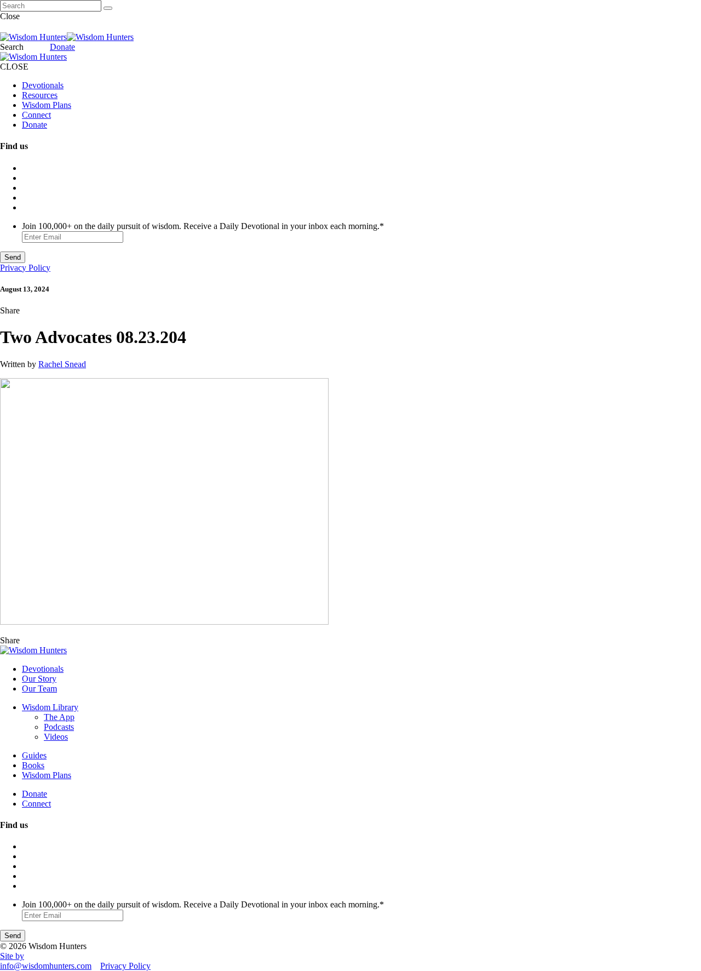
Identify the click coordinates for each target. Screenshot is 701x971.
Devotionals (43, 85)
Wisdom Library (50, 707)
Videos (56, 736)
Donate (62, 47)
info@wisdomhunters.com (45, 965)
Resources (40, 95)
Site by (12, 956)
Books (33, 765)
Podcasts (59, 727)
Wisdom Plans (46, 105)
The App (59, 717)
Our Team (39, 688)
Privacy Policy (25, 267)
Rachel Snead (62, 364)
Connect (36, 114)
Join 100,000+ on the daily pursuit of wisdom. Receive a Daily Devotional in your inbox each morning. (203, 226)
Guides (34, 755)
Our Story (39, 678)
